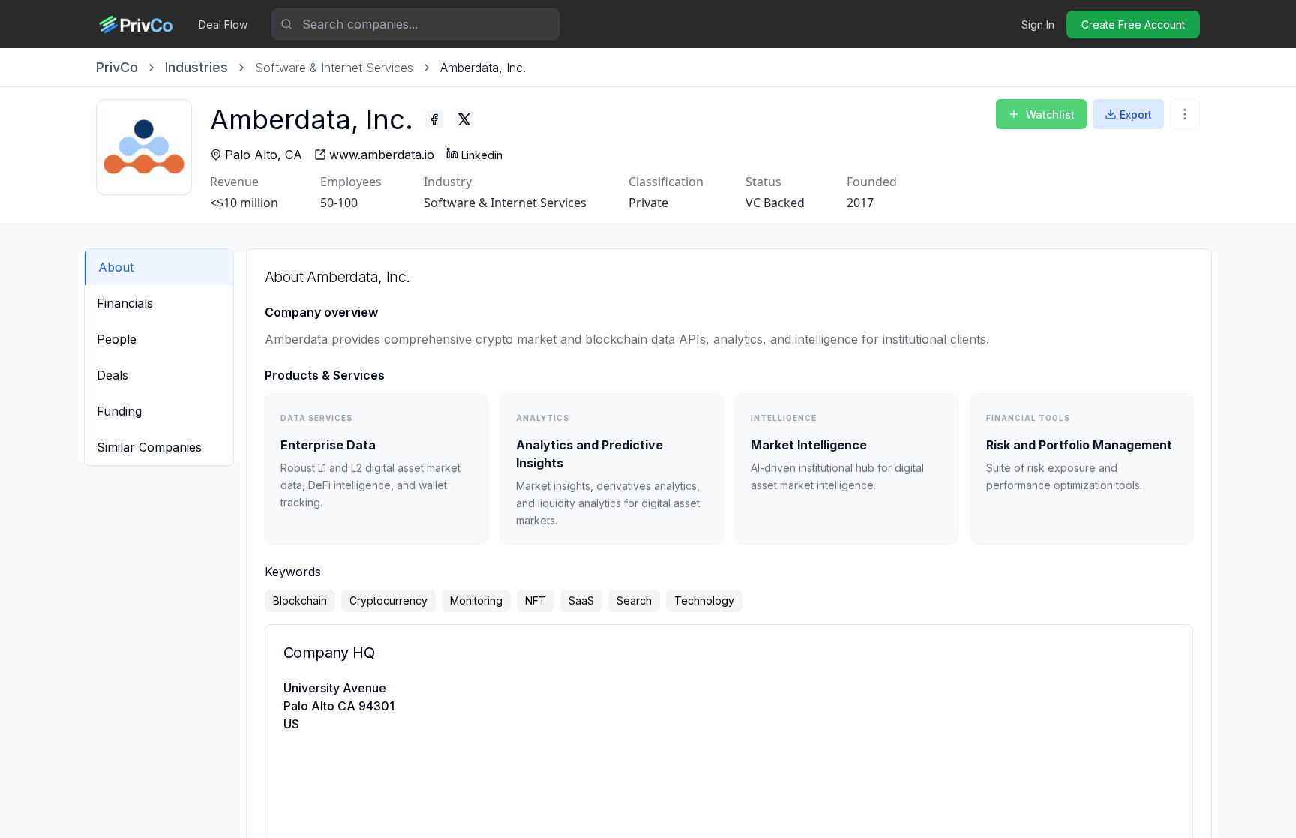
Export (1136, 114)
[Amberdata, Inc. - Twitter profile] (464, 119)
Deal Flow (223, 24)
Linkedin (481, 155)
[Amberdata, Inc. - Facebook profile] (434, 119)
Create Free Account (1133, 24)
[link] (483, 68)
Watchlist (1050, 114)
